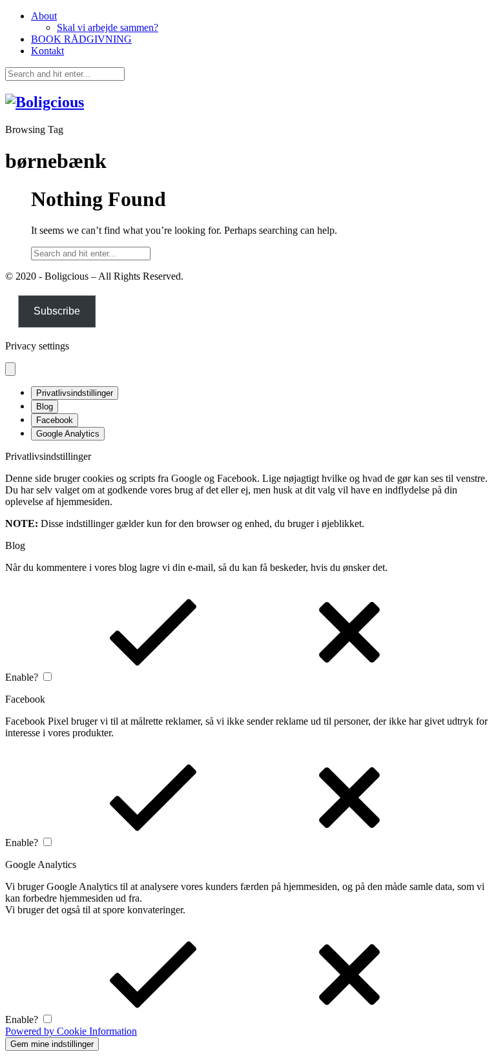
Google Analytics (67, 434)
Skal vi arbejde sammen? (107, 27)
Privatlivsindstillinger (74, 393)
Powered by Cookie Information (71, 1031)
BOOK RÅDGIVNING (81, 39)
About (44, 15)
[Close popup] (10, 369)
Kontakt (47, 50)
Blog (44, 406)
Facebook (54, 420)
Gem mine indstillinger (52, 1044)
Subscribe (57, 310)
